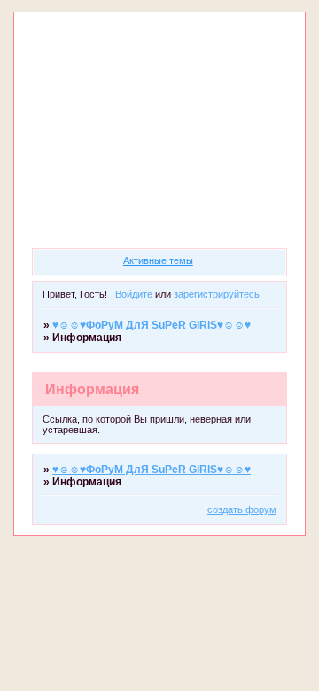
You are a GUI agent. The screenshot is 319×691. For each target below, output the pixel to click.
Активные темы (158, 260)
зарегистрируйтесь (217, 294)
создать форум (241, 509)
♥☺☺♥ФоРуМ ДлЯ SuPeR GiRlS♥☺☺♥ (151, 325)
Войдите (133, 294)
